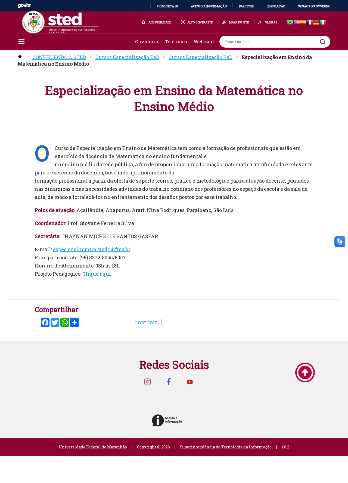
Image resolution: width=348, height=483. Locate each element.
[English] (296, 23)
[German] (316, 23)
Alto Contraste (200, 22)
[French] (309, 23)
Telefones (176, 41)
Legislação (276, 6)
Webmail (204, 41)
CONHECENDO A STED (59, 57)
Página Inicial (20, 57)
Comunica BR (167, 6)
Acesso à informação (209, 6)
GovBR (24, 5)
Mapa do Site (239, 22)
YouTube (189, 381)
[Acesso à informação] (168, 420)
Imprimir (145, 322)
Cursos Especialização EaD (127, 57)
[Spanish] (303, 23)
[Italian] (322, 23)
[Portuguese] (290, 23)
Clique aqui (96, 273)
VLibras (271, 22)
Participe (246, 6)
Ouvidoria (146, 41)
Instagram (147, 381)
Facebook (168, 381)
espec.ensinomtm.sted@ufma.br (91, 249)
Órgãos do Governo (314, 6)
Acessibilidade (159, 22)
